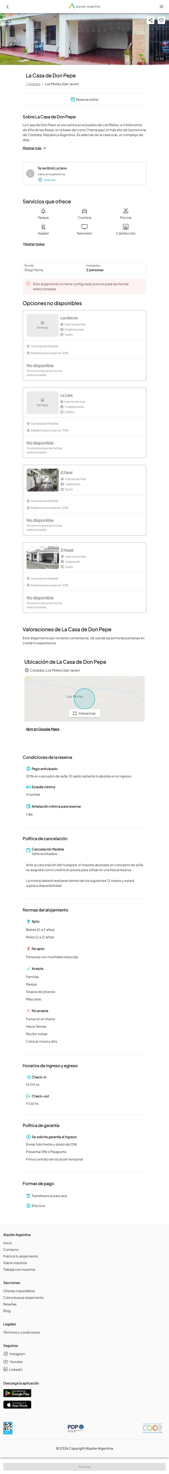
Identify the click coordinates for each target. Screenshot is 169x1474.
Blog (7, 1311)
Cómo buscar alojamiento (23, 1297)
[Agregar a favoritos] (161, 20)
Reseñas (9, 1304)
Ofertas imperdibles (19, 1291)
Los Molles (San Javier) (62, 84)
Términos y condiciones (21, 1332)
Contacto (10, 1249)
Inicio (7, 1243)
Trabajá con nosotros (19, 1269)
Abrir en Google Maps (42, 729)
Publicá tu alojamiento (20, 1256)
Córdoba (33, 84)
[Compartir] (150, 20)
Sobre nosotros (15, 1263)
